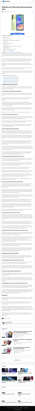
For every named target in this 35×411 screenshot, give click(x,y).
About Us (11, 407)
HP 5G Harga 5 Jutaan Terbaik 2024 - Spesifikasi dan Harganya (9, 373)
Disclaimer (21, 407)
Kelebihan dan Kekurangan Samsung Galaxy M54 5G (11, 78)
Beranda (3, 5)
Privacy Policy (26, 407)
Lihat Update (11, 50)
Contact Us (14, 407)
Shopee (12, 33)
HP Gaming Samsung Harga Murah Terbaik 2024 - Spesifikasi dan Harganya (22, 332)
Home (8, 407)
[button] (1, 1)
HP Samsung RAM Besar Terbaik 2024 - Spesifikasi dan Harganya (21, 348)
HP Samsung (7, 5)
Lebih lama (32, 363)
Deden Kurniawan (8, 322)
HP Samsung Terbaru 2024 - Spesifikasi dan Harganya (22, 340)
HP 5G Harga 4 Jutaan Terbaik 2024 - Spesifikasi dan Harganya (9, 382)
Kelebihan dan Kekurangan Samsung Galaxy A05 (10, 81)
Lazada (22, 33)
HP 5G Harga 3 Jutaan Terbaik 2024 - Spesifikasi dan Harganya (25, 373)
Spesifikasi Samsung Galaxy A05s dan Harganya (14, 52)
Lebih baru (2, 363)
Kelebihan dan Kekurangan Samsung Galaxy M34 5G (11, 77)
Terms (18, 407)
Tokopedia (17, 33)
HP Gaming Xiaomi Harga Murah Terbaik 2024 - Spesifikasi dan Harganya (25, 382)
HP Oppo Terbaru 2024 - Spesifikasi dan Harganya (25, 402)
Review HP (9, 318)
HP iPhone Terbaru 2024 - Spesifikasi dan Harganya (9, 402)
